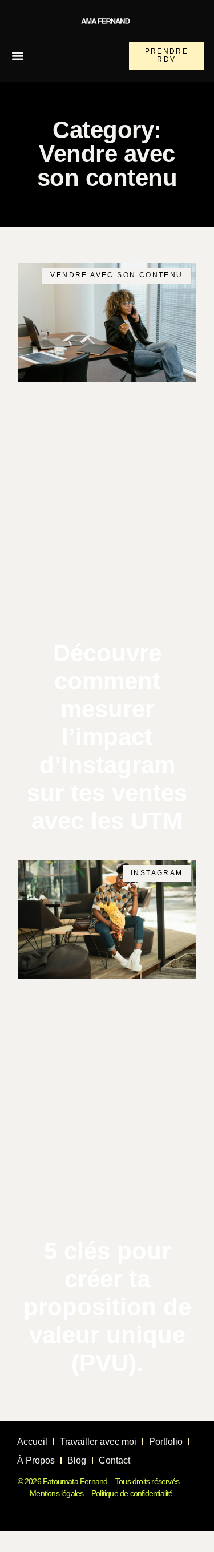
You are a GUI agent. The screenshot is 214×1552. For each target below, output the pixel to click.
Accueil (32, 1441)
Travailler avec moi (98, 1441)
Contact (114, 1460)
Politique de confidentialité (132, 1493)
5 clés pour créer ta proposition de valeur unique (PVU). (107, 1307)
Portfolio (166, 1441)
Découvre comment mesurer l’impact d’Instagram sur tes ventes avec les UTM (107, 737)
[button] (17, 56)
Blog (76, 1460)
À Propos (36, 1460)
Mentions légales (56, 1493)
